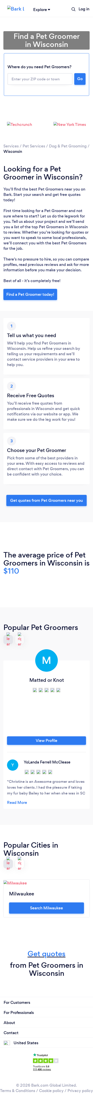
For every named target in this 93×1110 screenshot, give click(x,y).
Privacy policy (80, 1090)
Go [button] (80, 78)
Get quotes (46, 954)
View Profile (46, 740)
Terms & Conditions (17, 1090)
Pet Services (34, 146)
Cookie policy (51, 1090)
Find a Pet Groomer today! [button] (30, 294)
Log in (84, 9)
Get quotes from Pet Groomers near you (46, 500)
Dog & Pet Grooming (68, 146)
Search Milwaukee (46, 908)
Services (11, 146)
